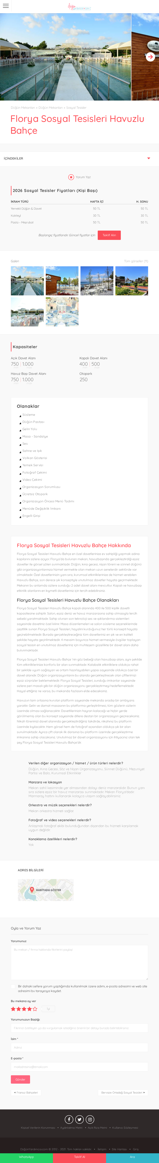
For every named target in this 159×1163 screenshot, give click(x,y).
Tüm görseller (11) (136, 261)
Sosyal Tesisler (76, 107)
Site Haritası (119, 1149)
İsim (14, 1039)
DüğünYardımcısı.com (34, 1149)
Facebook (69, 1120)
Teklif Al (79, 1157)
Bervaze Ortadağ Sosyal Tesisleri (121, 1092)
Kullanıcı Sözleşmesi (125, 1127)
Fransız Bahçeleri (27, 1092)
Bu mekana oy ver (23, 1001)
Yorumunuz (18, 941)
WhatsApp (26, 1157)
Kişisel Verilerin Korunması (38, 1127)
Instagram (90, 1120)
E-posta (17, 1058)
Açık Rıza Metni (97, 1127)
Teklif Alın (109, 235)
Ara (132, 1157)
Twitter (79, 1120)
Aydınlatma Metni (71, 1127)
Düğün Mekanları (23, 107)
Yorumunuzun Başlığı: (25, 1019)
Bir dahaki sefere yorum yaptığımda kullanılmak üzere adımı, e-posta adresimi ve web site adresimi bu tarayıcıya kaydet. (82, 988)
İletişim (101, 1149)
